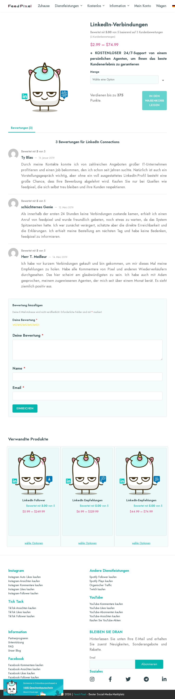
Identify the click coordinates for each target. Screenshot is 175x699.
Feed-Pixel (80, 694)
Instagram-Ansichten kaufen (24, 581)
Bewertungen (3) (21, 128)
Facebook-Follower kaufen (23, 677)
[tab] (21, 128)
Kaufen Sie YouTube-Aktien (105, 620)
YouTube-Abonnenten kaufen (106, 612)
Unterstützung (16, 642)
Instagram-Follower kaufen (23, 593)
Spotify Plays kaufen (101, 581)
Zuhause (44, 5)
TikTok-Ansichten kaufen (22, 608)
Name (18, 368)
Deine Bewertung (24, 320)
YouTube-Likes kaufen (102, 608)
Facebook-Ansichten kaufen (24, 669)
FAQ (11, 646)
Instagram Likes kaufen (21, 589)
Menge (94, 72)
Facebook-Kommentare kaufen (25, 665)
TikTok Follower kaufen (21, 616)
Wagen (161, 5)
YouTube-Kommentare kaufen (106, 604)
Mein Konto (142, 5)
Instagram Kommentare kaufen (25, 585)
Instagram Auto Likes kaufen (24, 577)
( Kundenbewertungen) (102, 36)
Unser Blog (14, 651)
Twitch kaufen (97, 589)
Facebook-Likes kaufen (21, 673)
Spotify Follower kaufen (103, 577)
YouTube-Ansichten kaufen (105, 616)
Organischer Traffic (101, 585)
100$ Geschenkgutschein (38, 687)
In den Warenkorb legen (154, 100)
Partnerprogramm (18, 638)
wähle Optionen (34, 543)
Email (18, 387)
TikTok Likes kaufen (19, 612)
